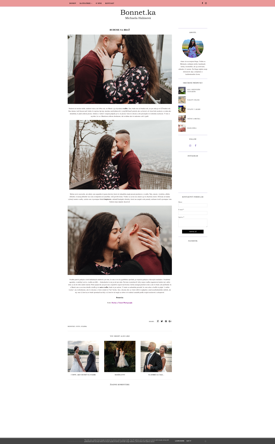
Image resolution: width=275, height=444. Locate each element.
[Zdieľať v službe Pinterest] (166, 321)
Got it (188, 441)
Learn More (179, 441)
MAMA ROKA (191, 128)
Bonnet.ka (119, 297)
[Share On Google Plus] (170, 321)
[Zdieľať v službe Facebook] (158, 321)
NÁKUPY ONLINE (193, 100)
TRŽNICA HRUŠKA (193, 119)
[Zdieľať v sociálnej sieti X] (162, 321)
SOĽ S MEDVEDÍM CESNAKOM (193, 90)
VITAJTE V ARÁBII (193, 109)
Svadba (84, 326)
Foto (78, 326)
